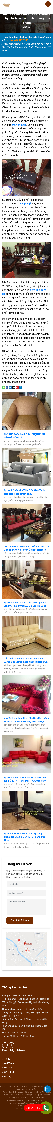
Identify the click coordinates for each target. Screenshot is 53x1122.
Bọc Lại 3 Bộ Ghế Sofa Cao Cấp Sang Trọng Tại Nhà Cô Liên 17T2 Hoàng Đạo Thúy (24, 837)
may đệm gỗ (19, 124)
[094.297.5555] (47, 1088)
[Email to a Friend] (13, 387)
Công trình (9, 1072)
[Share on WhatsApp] (3, 387)
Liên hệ (7, 1076)
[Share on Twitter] (10, 387)
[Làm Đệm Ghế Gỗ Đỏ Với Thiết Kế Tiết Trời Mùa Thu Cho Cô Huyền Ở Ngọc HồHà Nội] (26, 523)
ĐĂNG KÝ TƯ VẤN (20, 920)
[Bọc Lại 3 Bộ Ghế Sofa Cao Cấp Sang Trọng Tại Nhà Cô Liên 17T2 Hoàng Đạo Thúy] (26, 810)
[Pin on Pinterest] (17, 387)
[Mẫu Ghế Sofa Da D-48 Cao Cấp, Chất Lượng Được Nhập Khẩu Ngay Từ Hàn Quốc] (26, 635)
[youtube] (11, 1045)
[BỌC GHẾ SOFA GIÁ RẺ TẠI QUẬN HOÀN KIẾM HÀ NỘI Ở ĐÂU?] (26, 411)
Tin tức (7, 1059)
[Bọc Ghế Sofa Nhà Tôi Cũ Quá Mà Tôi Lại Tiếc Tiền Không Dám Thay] (26, 467)
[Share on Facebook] (7, 387)
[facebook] (5, 1045)
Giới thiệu (9, 1063)
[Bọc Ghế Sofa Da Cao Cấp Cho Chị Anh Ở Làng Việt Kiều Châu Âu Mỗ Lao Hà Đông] (26, 579)
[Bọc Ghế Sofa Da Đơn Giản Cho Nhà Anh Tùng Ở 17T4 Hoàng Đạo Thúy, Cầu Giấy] (26, 754)
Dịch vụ (26, 26)
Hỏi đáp (8, 1067)
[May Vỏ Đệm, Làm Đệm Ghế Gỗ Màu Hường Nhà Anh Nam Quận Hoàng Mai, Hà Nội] (26, 694)
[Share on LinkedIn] (20, 387)
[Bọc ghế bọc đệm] (6, 4)
